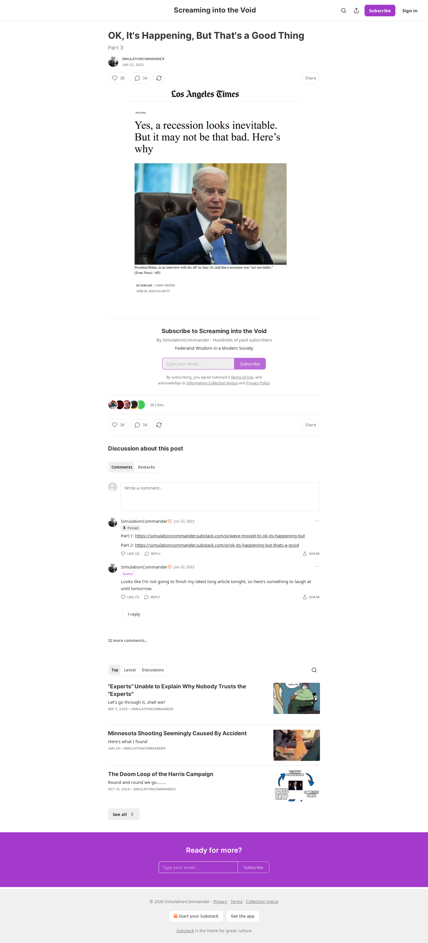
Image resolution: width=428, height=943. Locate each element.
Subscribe (380, 10)
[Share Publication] (356, 10)
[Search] (343, 10)
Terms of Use (242, 377)
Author (128, 573)
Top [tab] (115, 670)
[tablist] (133, 467)
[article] (214, 701)
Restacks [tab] (146, 467)
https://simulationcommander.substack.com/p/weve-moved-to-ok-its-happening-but (220, 536)
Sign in (410, 10)
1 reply (134, 614)
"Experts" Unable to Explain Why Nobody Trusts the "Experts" (177, 690)
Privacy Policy (258, 383)
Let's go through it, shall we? (136, 702)
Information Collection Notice (212, 383)
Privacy (220, 901)
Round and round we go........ (137, 782)
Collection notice (262, 901)
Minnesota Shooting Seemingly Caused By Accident (177, 733)
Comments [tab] (122, 467)
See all (120, 814)
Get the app (242, 916)
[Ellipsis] (317, 520)
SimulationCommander (143, 59)
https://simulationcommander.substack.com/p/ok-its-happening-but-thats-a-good (217, 545)
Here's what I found (127, 741)
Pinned (133, 528)
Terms (237, 901)
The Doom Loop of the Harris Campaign (160, 774)
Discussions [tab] (153, 670)
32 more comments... (128, 640)
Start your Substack (199, 916)
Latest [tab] (130, 670)
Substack (185, 930)
